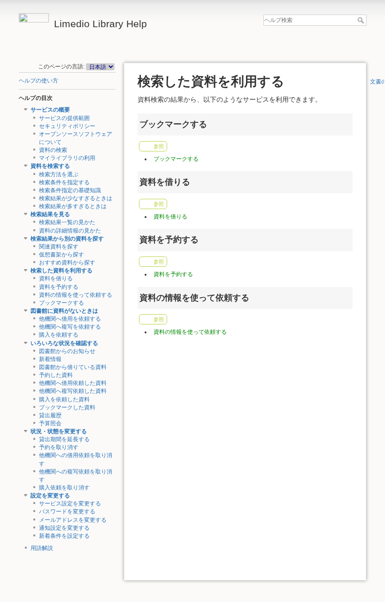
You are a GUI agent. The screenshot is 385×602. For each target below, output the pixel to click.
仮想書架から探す (61, 254)
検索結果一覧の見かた (67, 222)
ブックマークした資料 (67, 407)
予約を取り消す (58, 447)
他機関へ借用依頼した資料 (73, 383)
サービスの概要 (50, 109)
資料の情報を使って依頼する (75, 295)
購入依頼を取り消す (64, 487)
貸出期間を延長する (64, 439)
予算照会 (50, 423)
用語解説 (42, 548)
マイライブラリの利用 (67, 158)
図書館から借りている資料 (73, 367)
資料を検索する (50, 166)
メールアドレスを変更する (73, 520)
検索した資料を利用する (61, 270)
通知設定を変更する (64, 528)
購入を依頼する (58, 334)
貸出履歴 (50, 415)
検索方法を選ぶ (58, 174)
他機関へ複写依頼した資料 (73, 391)
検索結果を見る (50, 214)
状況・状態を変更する (59, 431)
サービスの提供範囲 (64, 118)
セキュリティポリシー (67, 126)
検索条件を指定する (64, 182)
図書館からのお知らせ (67, 351)
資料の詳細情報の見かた (70, 230)
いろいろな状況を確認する (64, 343)
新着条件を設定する (64, 536)
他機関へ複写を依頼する (70, 327)
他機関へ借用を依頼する (70, 319)
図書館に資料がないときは (64, 311)
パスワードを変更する (67, 511)
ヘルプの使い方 (38, 80)
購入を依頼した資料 (64, 399)
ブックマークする (61, 303)
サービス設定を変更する (70, 503)
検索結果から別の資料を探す (67, 238)
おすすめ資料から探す (67, 262)
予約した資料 (56, 375)
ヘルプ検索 (361, 20)
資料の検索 (53, 150)
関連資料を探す (58, 246)
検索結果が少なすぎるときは (75, 198)
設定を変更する (50, 495)
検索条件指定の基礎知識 (70, 190)
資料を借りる (56, 278)
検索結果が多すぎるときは (73, 206)
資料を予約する (58, 287)
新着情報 (50, 359)
